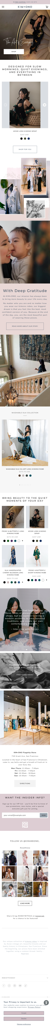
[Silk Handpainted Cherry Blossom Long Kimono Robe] (13, 556)
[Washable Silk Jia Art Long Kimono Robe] (25, 443)
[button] (9, 858)
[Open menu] (5, 7)
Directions (25, 783)
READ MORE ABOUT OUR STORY (25, 326)
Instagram (39, 916)
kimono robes (31, 941)
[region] (25, 112)
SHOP (14, 51)
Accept (23, 1013)
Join (44, 815)
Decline (23, 1019)
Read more (25, 954)
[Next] (44, 105)
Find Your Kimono (25, 675)
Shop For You (25, 149)
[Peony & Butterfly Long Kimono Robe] (13, 517)
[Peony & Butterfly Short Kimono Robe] (37, 556)
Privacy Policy (34, 1007)
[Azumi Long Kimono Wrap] (25, 105)
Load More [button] (25, 903)
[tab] (23, 649)
